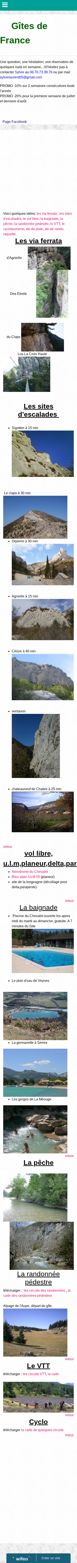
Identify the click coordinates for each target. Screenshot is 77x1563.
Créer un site (50, 1558)
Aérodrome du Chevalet (30, 871)
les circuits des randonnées (44, 1290)
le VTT (55, 224)
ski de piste (34, 229)
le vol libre (31, 219)
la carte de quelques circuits (42, 1430)
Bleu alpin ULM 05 (26, 877)
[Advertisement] (38, 170)
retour (7, 846)
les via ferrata (47, 213)
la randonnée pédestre (31, 224)
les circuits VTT (34, 1374)
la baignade (49, 219)
